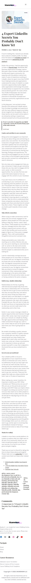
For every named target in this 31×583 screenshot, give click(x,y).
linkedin (4, 482)
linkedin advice (12, 482)
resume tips (5, 494)
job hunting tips (13, 481)
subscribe (18, 454)
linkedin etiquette (7, 484)
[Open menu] (26, 4)
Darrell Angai (13, 67)
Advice (25, 478)
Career (25, 482)
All (24, 480)
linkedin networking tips (9, 488)
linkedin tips (16, 490)
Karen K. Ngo (17, 50)
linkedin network (13, 486)
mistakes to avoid (20, 58)
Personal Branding (26, 488)
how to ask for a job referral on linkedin (11, 476)
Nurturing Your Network (11, 469)
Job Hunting (26, 484)
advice (4, 473)
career (8, 473)
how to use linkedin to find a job (12, 478)
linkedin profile (6, 490)
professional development (10, 492)
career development (8, 474)
